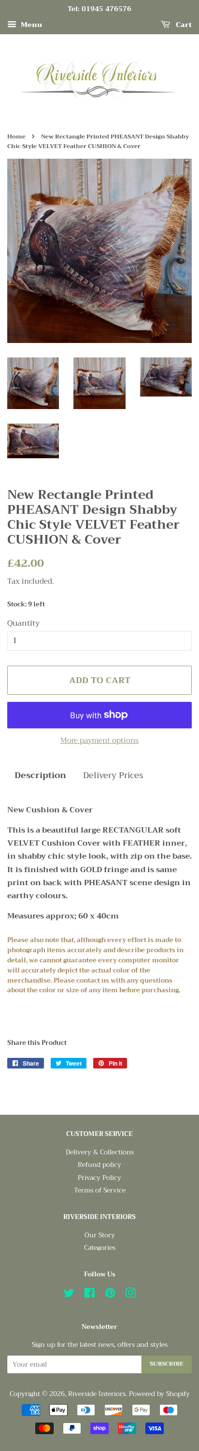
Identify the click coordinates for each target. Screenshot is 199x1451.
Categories (99, 1247)
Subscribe (167, 1364)
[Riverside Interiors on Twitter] (69, 1294)
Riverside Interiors (97, 1393)
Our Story (100, 1235)
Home (16, 136)
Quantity (23, 623)
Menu (30, 24)
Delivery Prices (113, 775)
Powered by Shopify (159, 1393)
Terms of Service (100, 1190)
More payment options (99, 740)
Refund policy (99, 1164)
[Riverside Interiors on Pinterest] (110, 1294)
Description (40, 775)
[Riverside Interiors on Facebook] (89, 1294)
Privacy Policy (99, 1177)
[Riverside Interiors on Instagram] (130, 1294)
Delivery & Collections (100, 1152)
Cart (183, 24)
